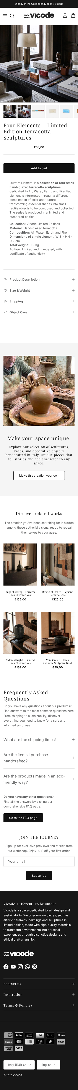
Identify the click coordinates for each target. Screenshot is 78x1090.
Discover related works (39, 513)
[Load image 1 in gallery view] (39, 64)
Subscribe (39, 875)
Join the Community (25, 4)
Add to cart (39, 168)
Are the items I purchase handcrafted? (25, 757)
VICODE (17, 1075)
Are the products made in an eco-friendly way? (34, 779)
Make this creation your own (39, 475)
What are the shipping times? (30, 739)
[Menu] (5, 15)
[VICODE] (39, 16)
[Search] (14, 15)
